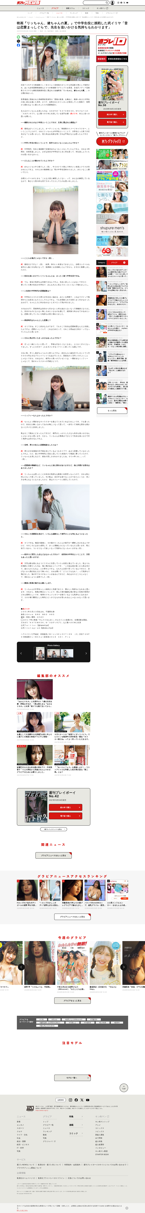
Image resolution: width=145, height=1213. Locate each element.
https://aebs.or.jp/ (42, 1110)
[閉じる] (127, 1208)
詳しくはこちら (22, 1210)
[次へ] (86, 653)
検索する (107, 3)
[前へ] (21, 653)
